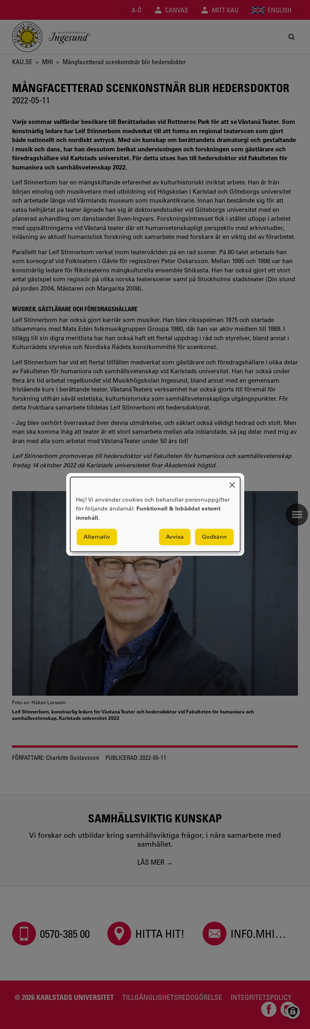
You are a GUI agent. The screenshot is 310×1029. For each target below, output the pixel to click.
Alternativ (97, 537)
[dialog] (155, 514)
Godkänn (214, 537)
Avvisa (175, 537)
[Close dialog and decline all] (232, 482)
